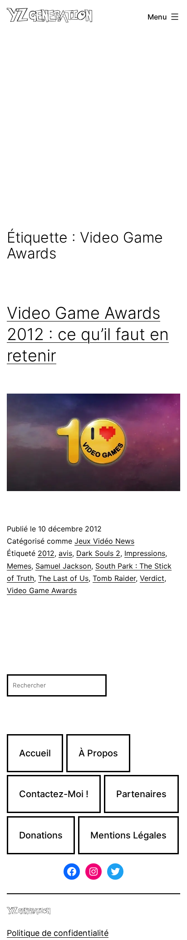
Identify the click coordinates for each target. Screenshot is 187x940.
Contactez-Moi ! (54, 794)
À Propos (98, 753)
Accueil (35, 753)
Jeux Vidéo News (104, 540)
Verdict (152, 578)
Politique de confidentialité (57, 933)
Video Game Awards (42, 590)
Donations (41, 835)
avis (65, 553)
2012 (46, 553)
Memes (19, 565)
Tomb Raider (114, 578)
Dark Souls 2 (98, 553)
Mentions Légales (128, 835)
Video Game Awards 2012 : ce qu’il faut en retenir (88, 334)
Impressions (144, 553)
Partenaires (141, 794)
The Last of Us (63, 578)
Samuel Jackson (63, 565)
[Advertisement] (93, 131)
